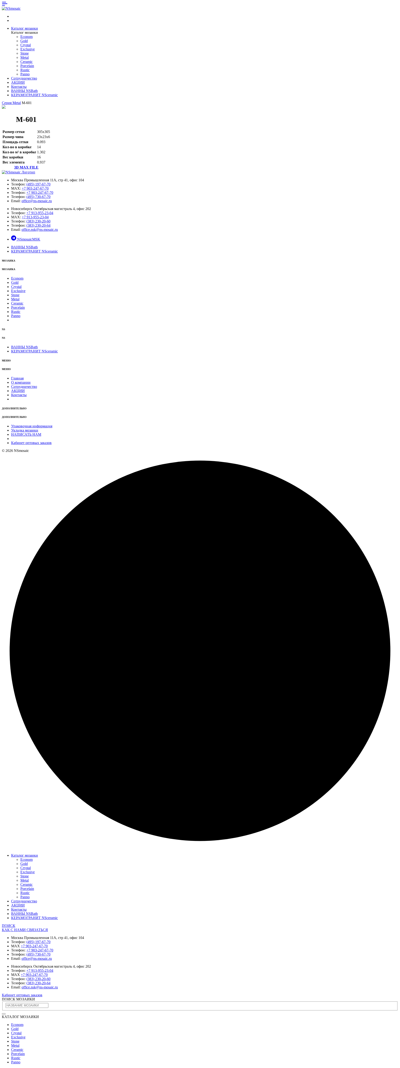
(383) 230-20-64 (38, 225)
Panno (25, 74)
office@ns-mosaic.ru (37, 201)
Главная (17, 378)
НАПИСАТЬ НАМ (26, 434)
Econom (26, 37)
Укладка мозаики (24, 430)
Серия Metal (11, 103)
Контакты (19, 87)
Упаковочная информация (31, 426)
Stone (24, 53)
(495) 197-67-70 (38, 184)
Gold (24, 41)
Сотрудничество (24, 78)
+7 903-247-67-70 (35, 188)
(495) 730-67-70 (38, 197)
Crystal (25, 45)
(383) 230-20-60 (38, 221)
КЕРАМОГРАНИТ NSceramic (34, 95)
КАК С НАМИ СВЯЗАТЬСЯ (25, 930)
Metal (24, 57)
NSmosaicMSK (28, 239)
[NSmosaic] (18, 172)
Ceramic (26, 62)
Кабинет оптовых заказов (31, 443)
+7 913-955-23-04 (39, 213)
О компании (21, 382)
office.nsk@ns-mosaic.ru (40, 230)
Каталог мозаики (24, 28)
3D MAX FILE (26, 167)
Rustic (25, 70)
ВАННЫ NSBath (24, 91)
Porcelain (27, 66)
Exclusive (27, 49)
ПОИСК (8, 926)
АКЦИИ (18, 82)
